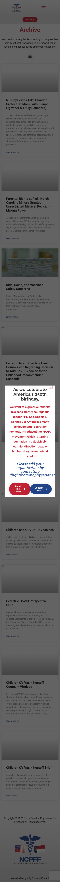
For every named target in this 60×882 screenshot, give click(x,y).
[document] (30, 441)
